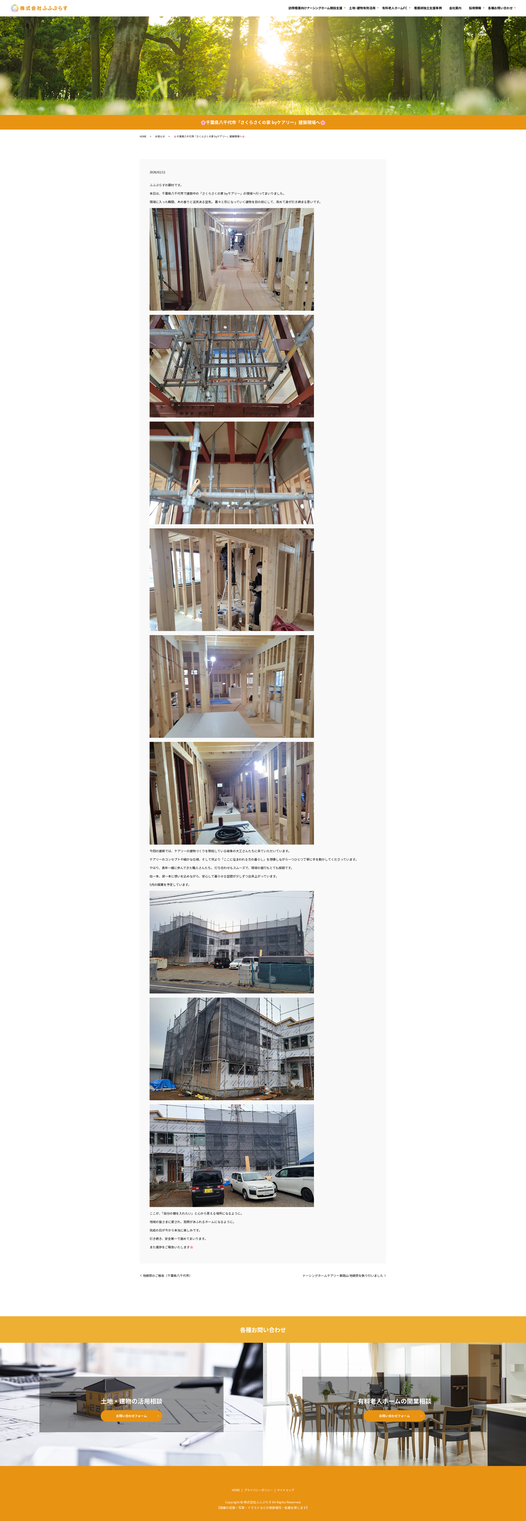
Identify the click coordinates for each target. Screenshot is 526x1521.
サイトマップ (285, 1490)
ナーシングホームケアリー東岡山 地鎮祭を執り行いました (342, 1275)
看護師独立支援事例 (428, 8)
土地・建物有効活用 (362, 8)
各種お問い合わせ (500, 8)
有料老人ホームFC (394, 8)
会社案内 (455, 8)
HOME (143, 136)
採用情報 (475, 8)
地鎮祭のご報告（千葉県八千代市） (167, 1275)
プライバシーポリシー (258, 1490)
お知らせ (160, 136)
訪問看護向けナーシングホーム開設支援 (315, 8)
